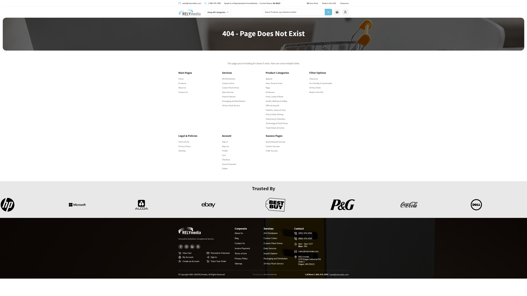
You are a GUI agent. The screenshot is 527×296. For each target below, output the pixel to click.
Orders (225, 168)
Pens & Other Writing (274, 114)
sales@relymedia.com (191, 3)
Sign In (225, 141)
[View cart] (337, 12)
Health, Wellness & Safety (276, 101)
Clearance (344, 3)
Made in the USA (329, 3)
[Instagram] (186, 246)
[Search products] (328, 12)
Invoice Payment (229, 164)
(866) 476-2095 (305, 238)
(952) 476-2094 (305, 233)
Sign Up (225, 146)
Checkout (226, 159)
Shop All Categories (216, 12)
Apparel (269, 78)
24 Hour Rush (315, 87)
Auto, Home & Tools (274, 83)
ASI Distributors (228, 78)
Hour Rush (312, 3)
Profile (225, 150)
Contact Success (273, 146)
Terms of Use (183, 141)
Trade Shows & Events (275, 127)
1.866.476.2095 (321, 274)
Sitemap (182, 150)
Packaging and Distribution (233, 101)
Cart (224, 155)
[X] (198, 246)
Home (180, 78)
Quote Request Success (275, 141)
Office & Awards (272, 105)
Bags (268, 87)
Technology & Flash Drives (277, 123)
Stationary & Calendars (275, 119)
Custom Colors (228, 83)
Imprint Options (229, 96)
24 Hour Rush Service (231, 105)
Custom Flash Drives (230, 87)
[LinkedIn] (192, 246)
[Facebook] (180, 246)
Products (182, 83)
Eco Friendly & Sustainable (320, 83)
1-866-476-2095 (214, 3)
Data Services (228, 92)
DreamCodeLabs (270, 274)
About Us (182, 87)
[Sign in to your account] (345, 12)
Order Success (272, 150)
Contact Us (183, 92)
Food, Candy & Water (274, 96)
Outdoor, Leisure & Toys (276, 110)
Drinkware (270, 92)
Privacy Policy (184, 146)
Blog (237, 238)
